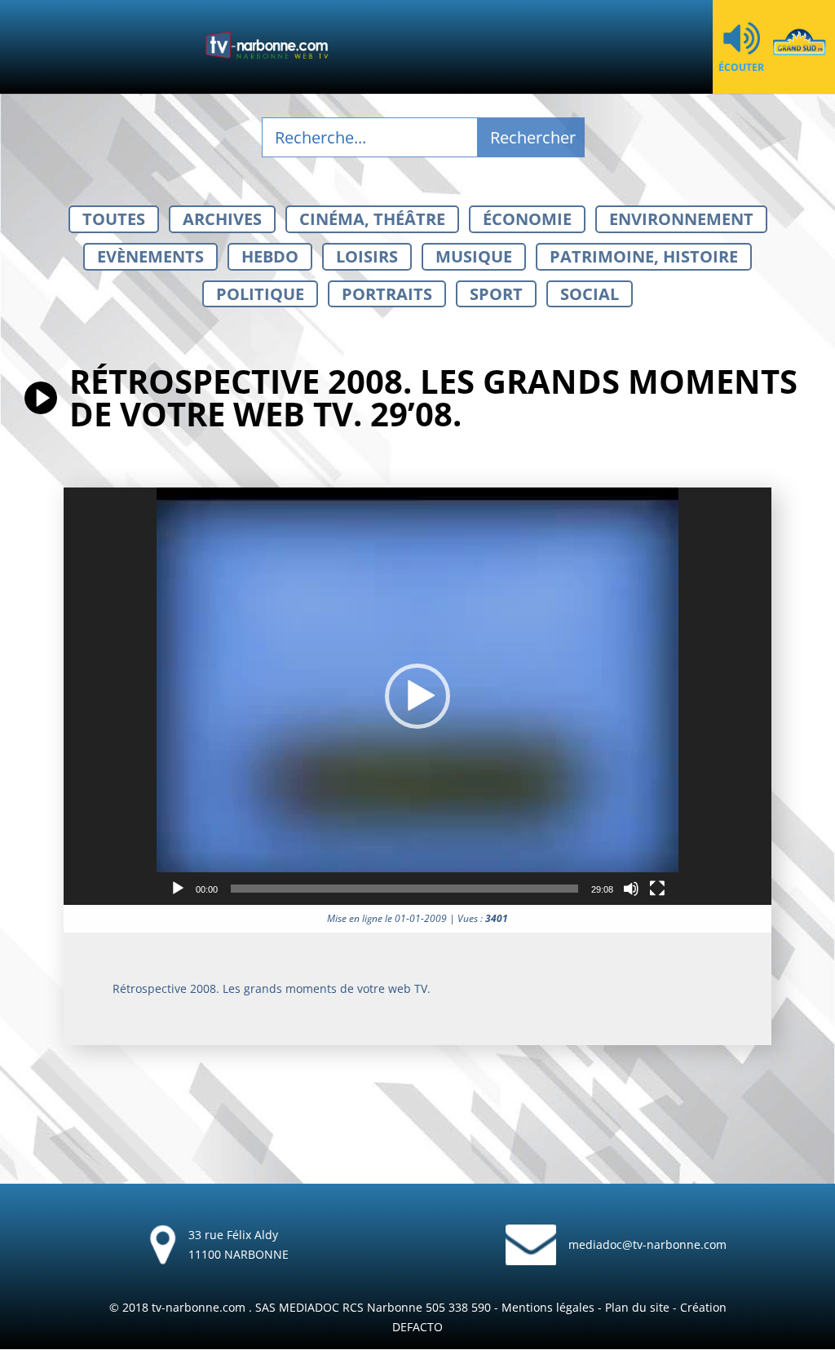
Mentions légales (547, 1307)
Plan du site (637, 1307)
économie (527, 219)
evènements (150, 256)
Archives (222, 219)
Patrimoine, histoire (644, 256)
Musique (473, 256)
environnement (681, 219)
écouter (741, 66)
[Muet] (631, 888)
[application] (417, 696)
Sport (496, 294)
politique (260, 294)
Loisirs (367, 256)
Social (589, 294)
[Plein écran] (657, 888)
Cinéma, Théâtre (372, 219)
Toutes (113, 219)
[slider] (404, 889)
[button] (417, 696)
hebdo (269, 256)
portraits (387, 294)
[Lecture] (178, 888)
